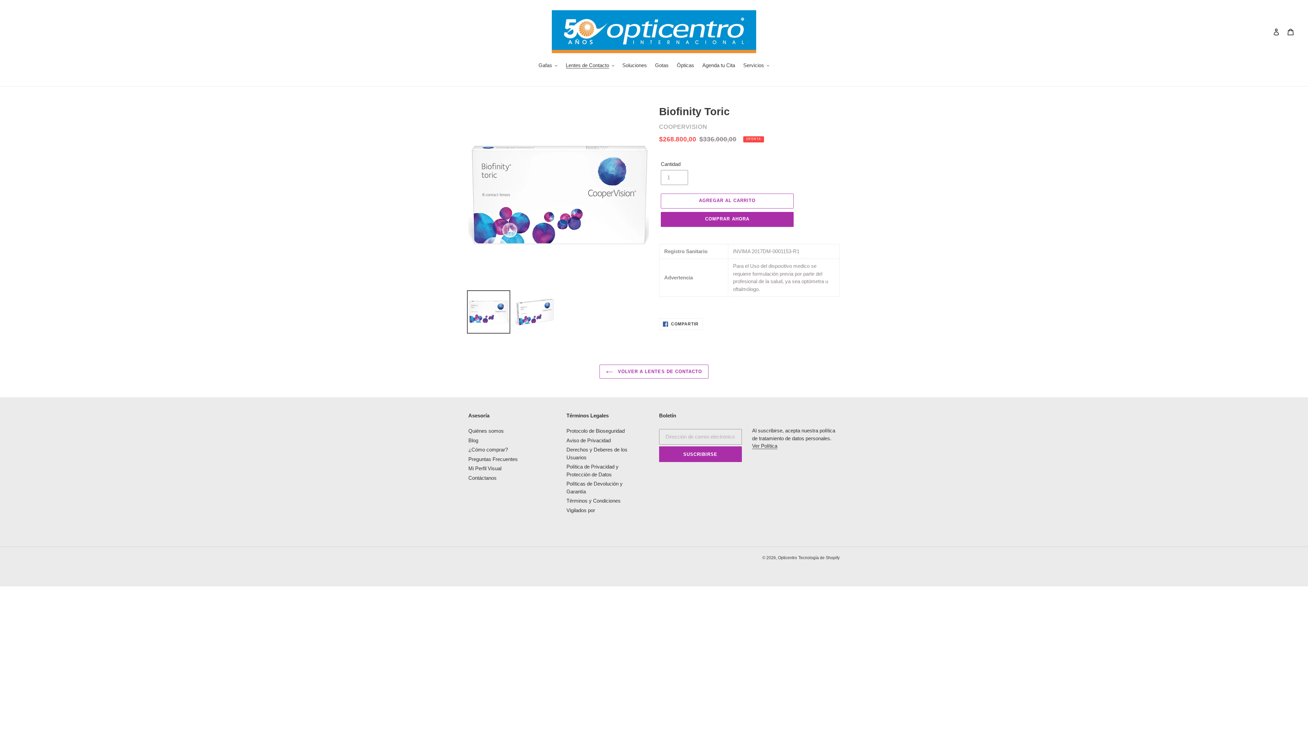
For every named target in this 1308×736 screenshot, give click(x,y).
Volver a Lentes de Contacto (659, 371)
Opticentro (787, 557)
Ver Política (764, 446)
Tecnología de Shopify (819, 557)
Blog (473, 440)
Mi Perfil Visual (484, 468)
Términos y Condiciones (593, 501)
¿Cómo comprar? (488, 450)
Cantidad (671, 164)
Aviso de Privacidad (588, 440)
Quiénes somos (486, 431)
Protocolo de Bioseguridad (595, 431)
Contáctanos (482, 478)
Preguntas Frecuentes (493, 459)
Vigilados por (580, 510)
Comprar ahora (727, 218)
